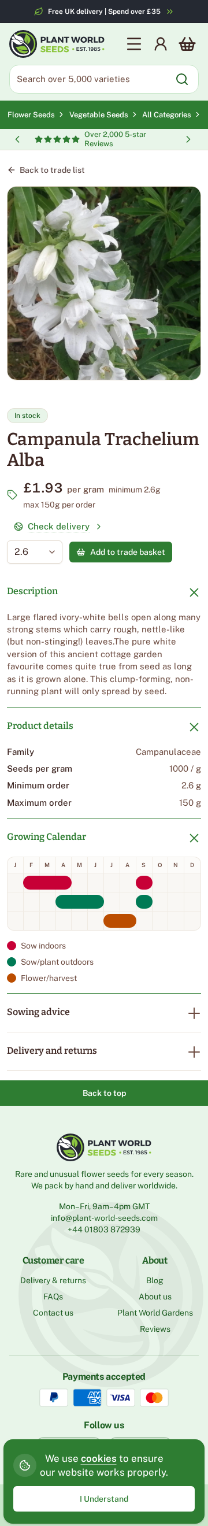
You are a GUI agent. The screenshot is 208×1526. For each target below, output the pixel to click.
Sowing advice (38, 1011)
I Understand (104, 1498)
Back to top (104, 1093)
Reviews (155, 1329)
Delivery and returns (52, 1050)
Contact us (53, 1312)
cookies (99, 1458)
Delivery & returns (53, 1280)
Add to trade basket (127, 552)
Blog (155, 1280)
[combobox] (26, 552)
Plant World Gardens (155, 1312)
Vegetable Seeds (100, 114)
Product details (40, 725)
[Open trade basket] (187, 43)
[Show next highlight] (188, 139)
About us (155, 1296)
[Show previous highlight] (17, 139)
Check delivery (59, 526)
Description (32, 591)
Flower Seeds (31, 114)
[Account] (160, 43)
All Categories (166, 114)
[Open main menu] (134, 43)
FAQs (53, 1296)
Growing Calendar (46, 836)
